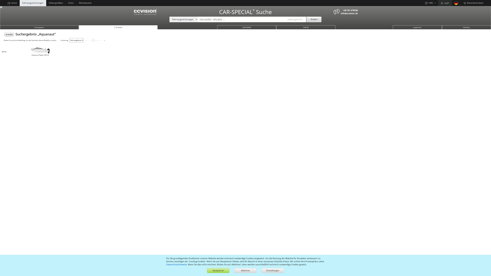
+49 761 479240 (350, 10)
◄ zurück (9, 34)
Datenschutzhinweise (176, 264)
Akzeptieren (218, 270)
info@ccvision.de (349, 13)
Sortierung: (65, 40)
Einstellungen (272, 270)
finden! (314, 19)
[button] (430, 3)
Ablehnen (245, 270)
